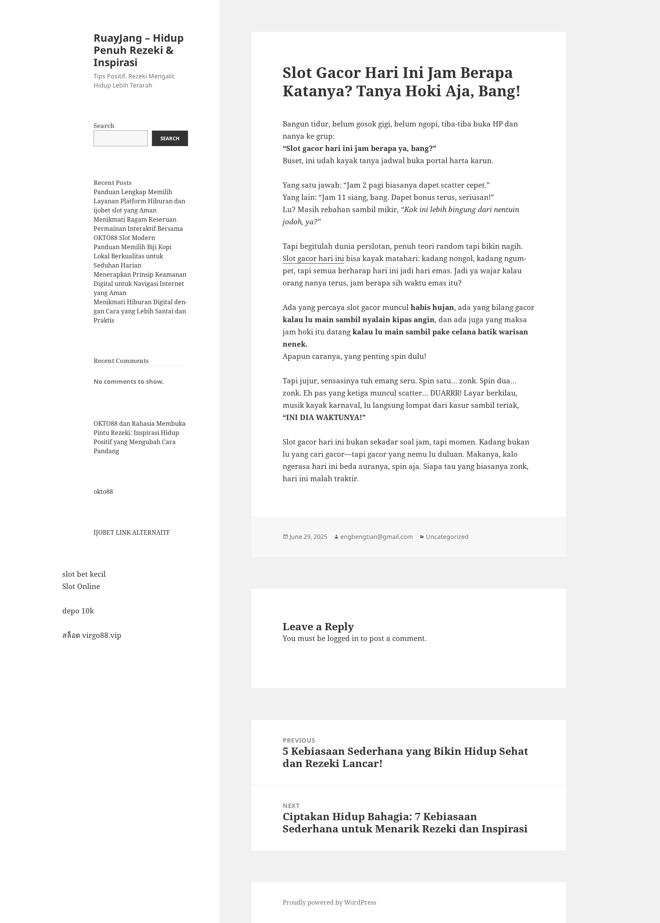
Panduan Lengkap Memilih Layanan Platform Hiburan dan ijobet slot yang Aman (139, 201)
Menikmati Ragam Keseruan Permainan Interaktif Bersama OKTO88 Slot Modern (138, 228)
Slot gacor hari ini (313, 258)
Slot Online (81, 586)
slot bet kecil (84, 574)
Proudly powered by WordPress (329, 902)
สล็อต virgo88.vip (91, 635)
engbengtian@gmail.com (376, 536)
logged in (343, 638)
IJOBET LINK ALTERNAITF (132, 532)
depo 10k (78, 611)
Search (104, 126)
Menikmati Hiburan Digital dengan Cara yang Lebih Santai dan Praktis (140, 311)
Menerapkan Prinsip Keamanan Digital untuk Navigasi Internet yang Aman (140, 283)
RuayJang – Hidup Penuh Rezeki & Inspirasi (139, 50)
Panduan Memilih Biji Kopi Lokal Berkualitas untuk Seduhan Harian (132, 256)
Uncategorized (447, 536)
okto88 (103, 491)
